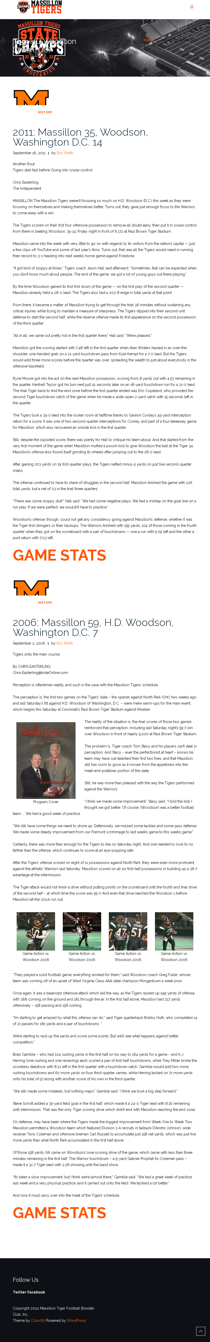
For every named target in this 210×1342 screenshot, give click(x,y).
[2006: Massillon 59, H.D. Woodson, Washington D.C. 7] (31, 593)
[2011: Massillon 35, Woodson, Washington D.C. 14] (31, 102)
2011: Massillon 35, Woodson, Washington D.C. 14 (80, 137)
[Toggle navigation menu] (191, 7)
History (45, 112)
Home (149, 40)
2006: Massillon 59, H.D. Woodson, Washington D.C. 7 (93, 627)
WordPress (76, 1321)
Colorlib (38, 1321)
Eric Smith (65, 153)
